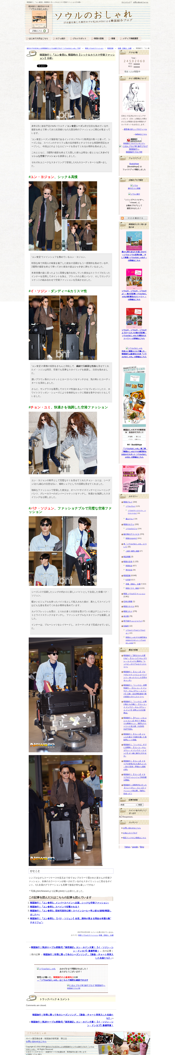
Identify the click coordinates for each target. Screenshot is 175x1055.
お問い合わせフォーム (140, 2)
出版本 (126, 626)
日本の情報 (127, 601)
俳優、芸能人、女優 (124, 48)
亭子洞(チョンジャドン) (132, 621)
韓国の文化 (127, 562)
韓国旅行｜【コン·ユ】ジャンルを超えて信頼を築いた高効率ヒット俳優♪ (135, 737)
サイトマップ (126, 2)
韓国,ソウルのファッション (94, 48)
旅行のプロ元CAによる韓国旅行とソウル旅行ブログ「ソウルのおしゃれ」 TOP (54, 48)
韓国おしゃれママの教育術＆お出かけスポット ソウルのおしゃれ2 (136, 640)
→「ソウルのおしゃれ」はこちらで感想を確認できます (62, 980)
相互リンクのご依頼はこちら (134, 838)
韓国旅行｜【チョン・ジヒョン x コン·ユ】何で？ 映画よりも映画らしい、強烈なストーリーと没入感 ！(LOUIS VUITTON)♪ (135, 723)
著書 (113, 38)
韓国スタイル (128, 606)
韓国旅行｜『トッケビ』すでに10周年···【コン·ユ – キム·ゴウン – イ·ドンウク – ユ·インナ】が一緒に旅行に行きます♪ (135, 750)
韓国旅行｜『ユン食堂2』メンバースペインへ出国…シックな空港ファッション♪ (69, 903)
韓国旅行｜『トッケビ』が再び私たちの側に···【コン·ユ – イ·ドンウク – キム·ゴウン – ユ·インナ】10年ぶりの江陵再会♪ (135, 707)
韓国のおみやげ (131, 538)
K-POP (128, 580)
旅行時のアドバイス (131, 534)
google (135, 847)
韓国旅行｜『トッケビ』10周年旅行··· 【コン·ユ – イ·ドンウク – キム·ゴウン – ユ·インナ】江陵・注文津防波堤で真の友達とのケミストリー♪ (135, 691)
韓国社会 (129, 566)
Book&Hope (134, 164)
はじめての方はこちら (38, 38)
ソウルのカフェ (131, 529)
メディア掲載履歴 (130, 38)
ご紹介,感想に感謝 (132, 551)
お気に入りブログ (130, 833)
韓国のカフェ (128, 524)
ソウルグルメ (130, 506)
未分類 (126, 616)
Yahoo (127, 847)
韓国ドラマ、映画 (132, 588)
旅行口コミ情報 (134, 188)
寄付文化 (129, 570)
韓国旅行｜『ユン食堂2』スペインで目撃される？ (54, 907)
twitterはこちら (141, 134)
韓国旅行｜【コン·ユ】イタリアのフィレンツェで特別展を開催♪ (135, 777)
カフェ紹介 (60, 38)
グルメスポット (79, 38)
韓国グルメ (127, 502)
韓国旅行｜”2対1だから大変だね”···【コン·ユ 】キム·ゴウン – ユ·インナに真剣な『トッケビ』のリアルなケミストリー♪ (135, 661)
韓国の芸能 (99, 38)
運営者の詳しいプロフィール (135, 129)
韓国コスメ (127, 611)
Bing (142, 847)
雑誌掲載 (127, 557)
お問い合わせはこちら (132, 828)
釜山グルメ (130, 519)
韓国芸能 (110, 48)
